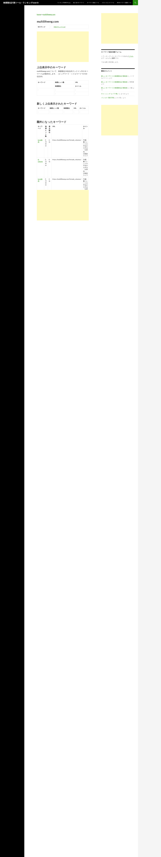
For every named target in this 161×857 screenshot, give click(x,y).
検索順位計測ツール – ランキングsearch (21, 2)
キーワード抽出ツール (93, 2)
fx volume (40, 160)
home (39, 14)
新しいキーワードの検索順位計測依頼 (114, 76)
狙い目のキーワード (78, 2)
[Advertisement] (63, 46)
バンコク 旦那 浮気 (107, 98)
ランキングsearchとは (63, 2)
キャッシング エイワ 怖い (110, 94)
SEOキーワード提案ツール (124, 2)
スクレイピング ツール (108, 2)
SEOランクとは (59, 27)
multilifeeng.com (49, 14)
